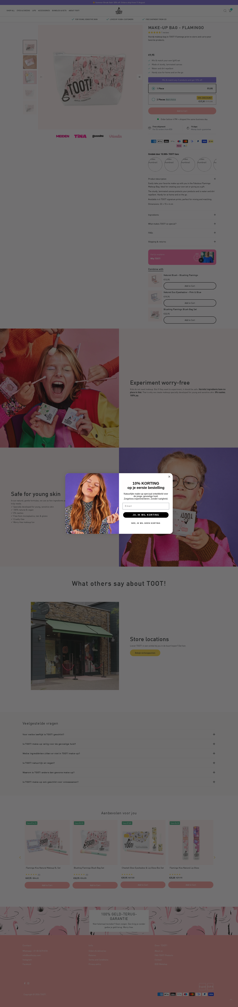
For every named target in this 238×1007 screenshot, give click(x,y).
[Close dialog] (169, 477)
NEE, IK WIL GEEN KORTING (145, 523)
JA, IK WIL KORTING (146, 515)
